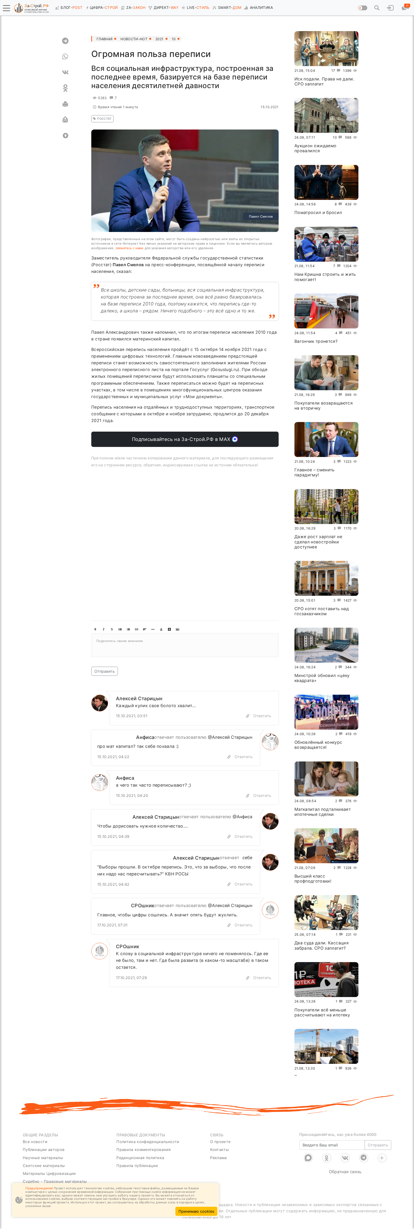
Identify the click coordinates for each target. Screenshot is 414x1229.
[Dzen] (382, 1157)
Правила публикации (137, 1165)
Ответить (262, 715)
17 (333, 70)
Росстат (104, 118)
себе (247, 857)
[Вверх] (65, 135)
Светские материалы (44, 1165)
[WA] (65, 56)
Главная (104, 39)
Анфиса (145, 737)
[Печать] (65, 104)
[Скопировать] (229, 757)
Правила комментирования (143, 1149)
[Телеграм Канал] (363, 1157)
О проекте (220, 1141)
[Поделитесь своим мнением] (185, 645)
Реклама (218, 1157)
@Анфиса (242, 816)
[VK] (65, 72)
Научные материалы (43, 1157)
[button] (6, 8)
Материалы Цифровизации (49, 1173)
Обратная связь (345, 1171)
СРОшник (142, 905)
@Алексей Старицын (230, 737)
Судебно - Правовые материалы (55, 1181)
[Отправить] (65, 120)
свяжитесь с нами (129, 248)
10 (174, 39)
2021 (159, 39)
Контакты (219, 1149)
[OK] (65, 88)
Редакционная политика (140, 1157)
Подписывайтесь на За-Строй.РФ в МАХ (182, 439)
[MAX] (308, 1157)
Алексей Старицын (139, 698)
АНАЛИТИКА (261, 7)
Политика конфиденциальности (147, 1141)
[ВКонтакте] (345, 1157)
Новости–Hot (134, 39)
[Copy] (248, 716)
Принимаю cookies (196, 1211)
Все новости (35, 1141)
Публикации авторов (43, 1149)
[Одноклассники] (326, 1157)
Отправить (104, 671)
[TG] (65, 41)
